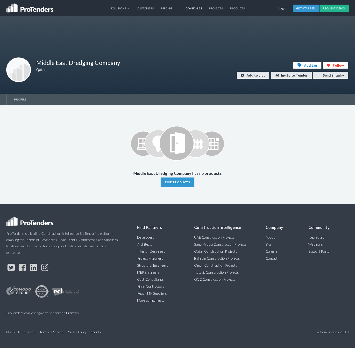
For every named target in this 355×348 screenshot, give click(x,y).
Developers (145, 237)
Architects (144, 244)
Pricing (166, 8)
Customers (145, 8)
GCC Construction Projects (214, 279)
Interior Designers (151, 251)
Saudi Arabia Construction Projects (220, 244)
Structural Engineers (152, 265)
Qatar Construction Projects (215, 251)
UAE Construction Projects (214, 237)
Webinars (315, 244)
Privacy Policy (76, 332)
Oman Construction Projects (215, 265)
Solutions (118, 8)
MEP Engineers (148, 272)
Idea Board (316, 237)
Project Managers (150, 258)
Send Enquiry (333, 75)
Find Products (177, 182)
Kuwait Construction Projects (216, 272)
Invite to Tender (294, 75)
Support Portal (319, 251)
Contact (272, 258)
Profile (20, 99)
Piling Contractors (150, 286)
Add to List (255, 75)
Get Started (305, 8)
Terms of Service (51, 332)
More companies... (150, 300)
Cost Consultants (150, 279)
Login (282, 8)
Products (237, 8)
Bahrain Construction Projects (217, 258)
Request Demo (334, 8)
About (270, 237)
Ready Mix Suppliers (152, 293)
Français (72, 313)
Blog (269, 244)
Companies (193, 8)
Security (95, 332)
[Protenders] (30, 6)
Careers (272, 251)
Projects (216, 8)
